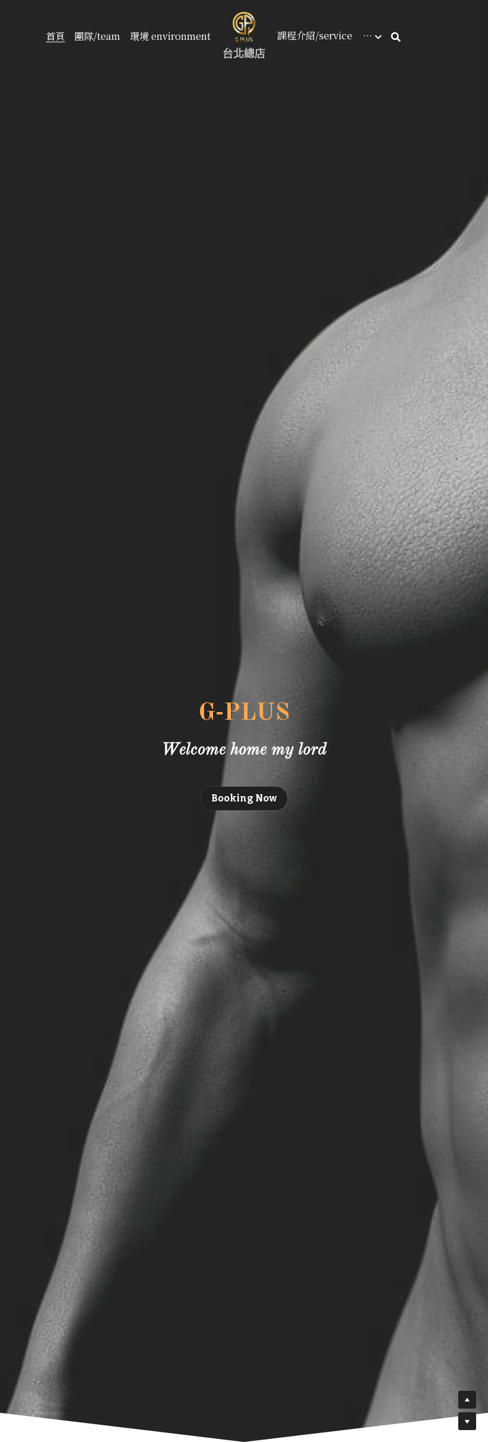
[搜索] (396, 37)
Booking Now (244, 798)
